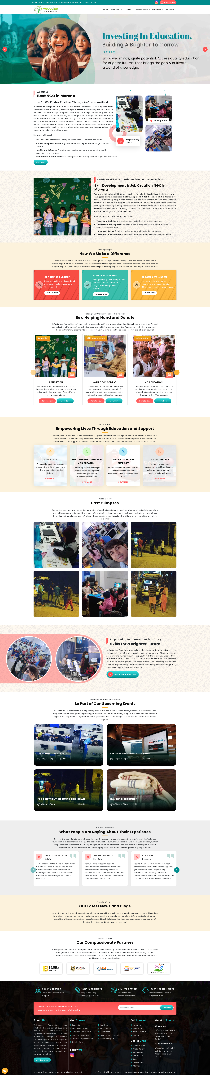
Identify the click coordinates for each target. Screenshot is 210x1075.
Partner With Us (140, 1032)
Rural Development (80, 1035)
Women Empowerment (82, 1038)
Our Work (156, 9)
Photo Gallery (139, 1049)
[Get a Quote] (5, 1071)
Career (136, 1035)
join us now (52, 293)
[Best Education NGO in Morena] (56, 356)
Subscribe (167, 1007)
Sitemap (136, 1066)
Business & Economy (81, 1032)
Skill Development (105, 382)
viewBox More (42, 1060)
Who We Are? (117, 9)
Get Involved (142, 9)
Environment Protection (110, 1035)
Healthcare (105, 1025)
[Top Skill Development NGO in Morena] (105, 356)
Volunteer (137, 1025)
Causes (129, 9)
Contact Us (170, 9)
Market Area (138, 1062)
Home (105, 9)
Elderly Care (77, 1042)
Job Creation (153, 382)
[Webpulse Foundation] (46, 9)
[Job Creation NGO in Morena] (154, 356)
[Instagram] (157, 2)
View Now (65, 401)
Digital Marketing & (149, 1072)
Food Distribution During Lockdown (61, 798)
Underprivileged (107, 1038)
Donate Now (169, 2)
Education (56, 382)
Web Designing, (131, 1072)
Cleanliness (105, 1032)
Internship (137, 1028)
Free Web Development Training (130, 753)
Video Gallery (139, 1052)
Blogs (135, 1059)
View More (40, 162)
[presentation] (33, 372)
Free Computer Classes (52, 753)
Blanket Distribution (123, 798)
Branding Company (167, 1072)
